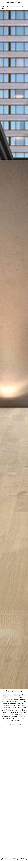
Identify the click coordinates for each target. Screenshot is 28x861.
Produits (9, 6)
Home (3, 6)
